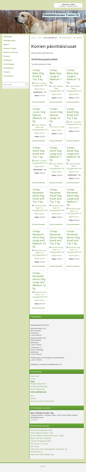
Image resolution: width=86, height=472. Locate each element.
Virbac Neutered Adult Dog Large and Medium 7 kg (73, 197)
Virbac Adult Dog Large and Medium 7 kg (56, 153)
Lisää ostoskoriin (39, 102)
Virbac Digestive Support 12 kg (41, 433)
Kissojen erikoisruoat (38, 384)
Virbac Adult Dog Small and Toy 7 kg (38, 152)
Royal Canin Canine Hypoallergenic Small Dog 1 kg (48, 449)
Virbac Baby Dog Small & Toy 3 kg (38, 75)
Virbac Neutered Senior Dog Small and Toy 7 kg (73, 237)
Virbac (40, 38)
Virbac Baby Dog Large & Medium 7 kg (56, 76)
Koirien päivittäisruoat (38, 392)
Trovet (32, 379)
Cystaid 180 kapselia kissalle (40, 441)
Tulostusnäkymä (66, 38)
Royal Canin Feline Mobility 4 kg (41, 454)
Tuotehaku (78, 38)
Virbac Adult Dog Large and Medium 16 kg (73, 153)
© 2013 (43, 466)
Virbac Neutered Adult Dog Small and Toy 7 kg (56, 195)
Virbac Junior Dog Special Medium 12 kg (39, 115)
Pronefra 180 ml (36, 452)
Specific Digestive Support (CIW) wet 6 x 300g (46, 435)
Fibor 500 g (34, 446)
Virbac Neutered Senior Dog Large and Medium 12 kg (39, 281)
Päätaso (33, 38)
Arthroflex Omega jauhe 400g (41, 430)
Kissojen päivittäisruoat (38, 386)
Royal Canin (34, 376)
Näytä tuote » (39, 89)
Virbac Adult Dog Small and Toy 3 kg (73, 114)
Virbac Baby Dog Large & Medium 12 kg (73, 76)
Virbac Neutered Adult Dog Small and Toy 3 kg (38, 195)
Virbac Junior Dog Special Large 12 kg (56, 115)
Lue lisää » (34, 420)
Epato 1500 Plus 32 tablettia (40, 438)
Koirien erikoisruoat (37, 389)
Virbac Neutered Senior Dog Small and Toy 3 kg (56, 237)
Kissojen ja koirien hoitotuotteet (42, 401)
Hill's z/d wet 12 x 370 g (38, 444)
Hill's (32, 396)
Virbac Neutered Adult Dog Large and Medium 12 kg (39, 239)
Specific (33, 398)
